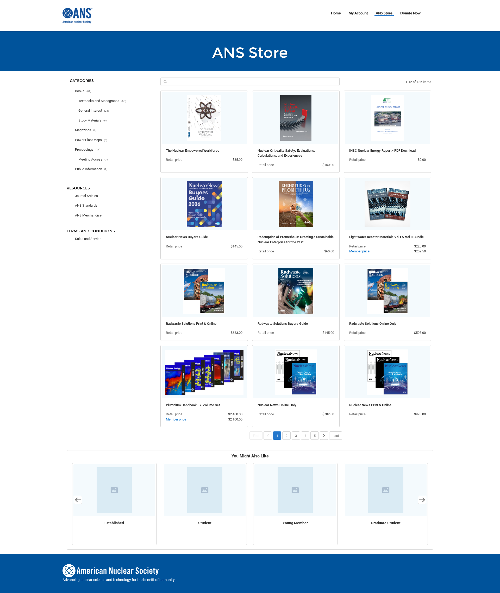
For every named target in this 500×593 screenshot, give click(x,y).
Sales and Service (88, 239)
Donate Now (410, 13)
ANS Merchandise (88, 215)
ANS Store (384, 13)
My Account (358, 13)
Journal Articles (86, 196)
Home (336, 13)
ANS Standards (86, 205)
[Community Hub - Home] (77, 15)
